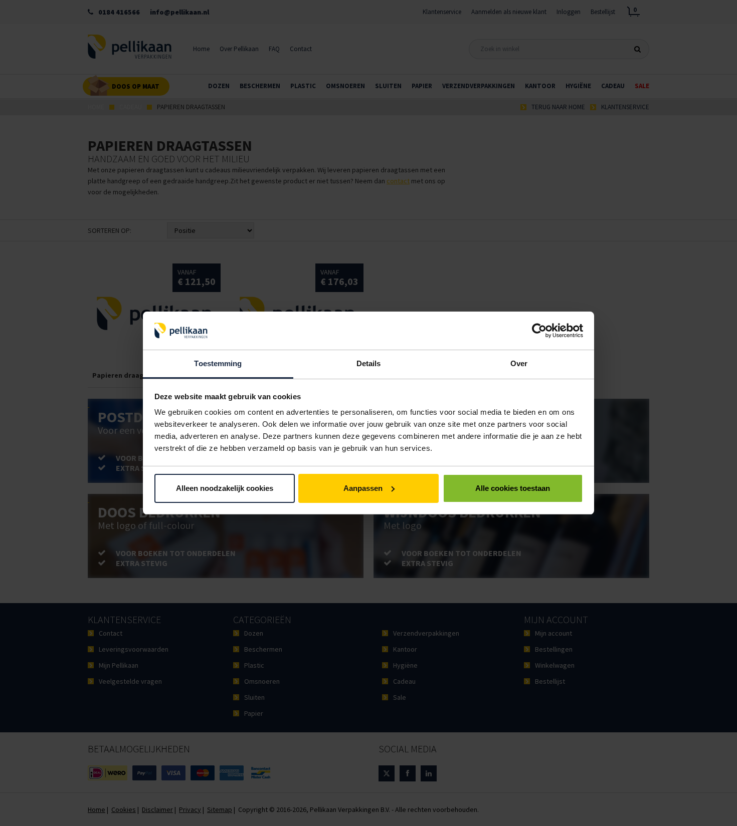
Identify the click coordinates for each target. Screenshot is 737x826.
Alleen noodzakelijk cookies (224, 488)
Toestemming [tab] (218, 363)
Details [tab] (368, 363)
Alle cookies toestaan (512, 488)
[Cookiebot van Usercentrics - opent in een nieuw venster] (539, 330)
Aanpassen (363, 488)
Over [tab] (518, 363)
